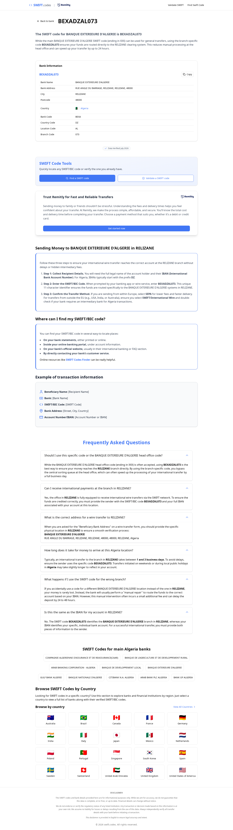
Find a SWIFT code (79, 178)
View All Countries (183, 706)
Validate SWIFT (176, 5)
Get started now (116, 228)
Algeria (84, 108)
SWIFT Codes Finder (78, 359)
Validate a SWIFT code (157, 178)
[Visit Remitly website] (64, 5)
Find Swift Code (196, 5)
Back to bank (47, 21)
